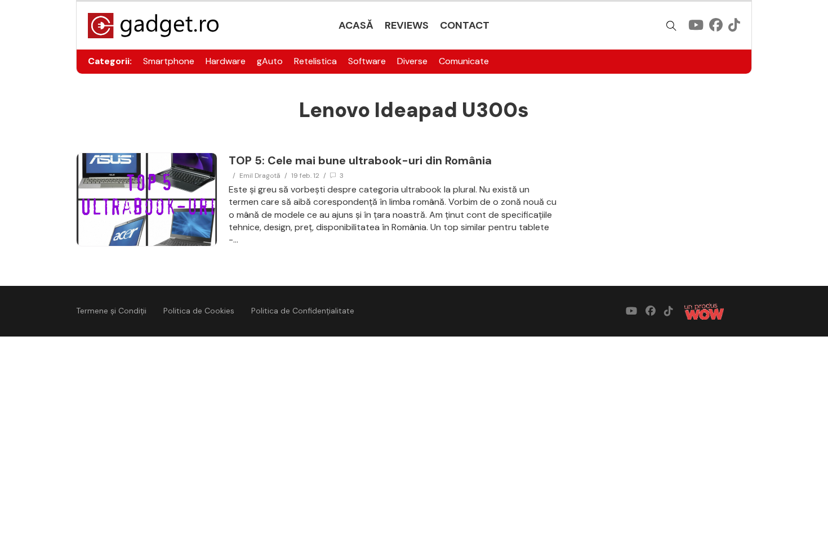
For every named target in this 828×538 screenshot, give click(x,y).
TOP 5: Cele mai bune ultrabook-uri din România (360, 160)
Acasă (356, 25)
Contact (464, 25)
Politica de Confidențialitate (302, 311)
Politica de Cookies (198, 311)
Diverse (412, 61)
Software (367, 61)
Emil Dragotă (260, 175)
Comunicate (464, 61)
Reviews (407, 25)
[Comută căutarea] (671, 26)
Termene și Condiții (111, 311)
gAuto (270, 61)
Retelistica (315, 61)
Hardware (226, 61)
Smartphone (168, 61)
